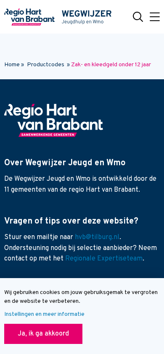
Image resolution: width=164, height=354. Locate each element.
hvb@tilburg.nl (97, 237)
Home (12, 64)
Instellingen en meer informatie (44, 314)
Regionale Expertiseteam (104, 259)
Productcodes (45, 64)
